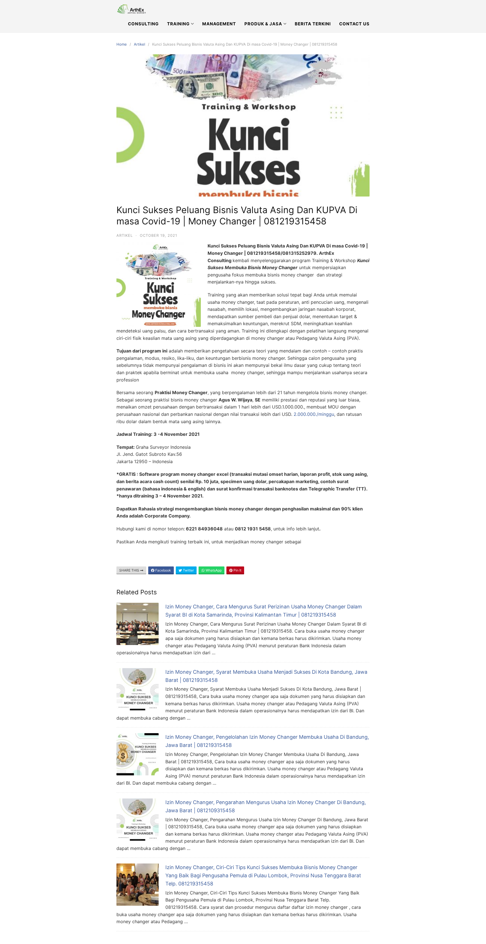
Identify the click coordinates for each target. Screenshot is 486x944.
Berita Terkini (313, 23)
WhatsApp (213, 570)
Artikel (139, 44)
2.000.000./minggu (314, 414)
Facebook (162, 570)
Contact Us (354, 23)
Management (219, 23)
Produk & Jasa (263, 23)
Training (178, 23)
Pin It (237, 570)
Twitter (188, 570)
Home (121, 44)
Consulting (143, 23)
